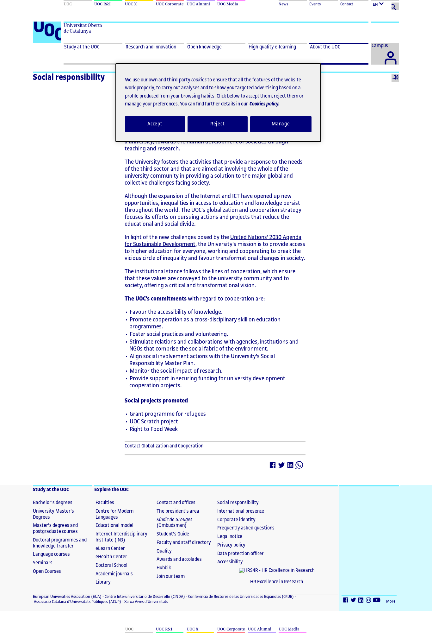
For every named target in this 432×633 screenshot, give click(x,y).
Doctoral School (111, 565)
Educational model (114, 525)
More (390, 601)
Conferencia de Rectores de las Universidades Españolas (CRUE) (240, 596)
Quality (164, 551)
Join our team (171, 576)
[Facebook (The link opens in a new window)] (346, 601)
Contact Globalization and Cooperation (164, 446)
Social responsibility (69, 77)
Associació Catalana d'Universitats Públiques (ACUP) (77, 601)
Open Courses (47, 571)
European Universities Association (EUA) (67, 596)
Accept (155, 124)
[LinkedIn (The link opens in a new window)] (361, 601)
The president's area (178, 511)
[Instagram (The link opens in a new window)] (369, 601)
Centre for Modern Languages (114, 514)
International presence (240, 511)
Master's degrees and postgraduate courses (55, 528)
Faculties (105, 502)
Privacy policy (231, 545)
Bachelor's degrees (52, 502)
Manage (281, 124)
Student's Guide (173, 534)
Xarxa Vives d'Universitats (145, 601)
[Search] (395, 6)
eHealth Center (111, 557)
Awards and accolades (179, 559)
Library (103, 582)
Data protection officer (240, 553)
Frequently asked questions (246, 528)
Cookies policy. (265, 104)
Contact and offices (176, 502)
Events (315, 4)
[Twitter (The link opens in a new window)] (353, 601)
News (283, 4)
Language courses (51, 554)
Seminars (42, 563)
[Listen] (395, 78)
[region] (218, 102)
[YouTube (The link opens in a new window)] (377, 601)
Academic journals (114, 574)
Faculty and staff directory (184, 542)
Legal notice (229, 536)
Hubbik (164, 568)
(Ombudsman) (174, 523)
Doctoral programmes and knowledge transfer (60, 543)
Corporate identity (236, 519)
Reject (217, 124)
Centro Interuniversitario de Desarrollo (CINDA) (144, 596)
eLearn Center (110, 548)
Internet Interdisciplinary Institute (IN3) (121, 537)
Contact (346, 4)
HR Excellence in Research (276, 582)
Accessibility (230, 562)
